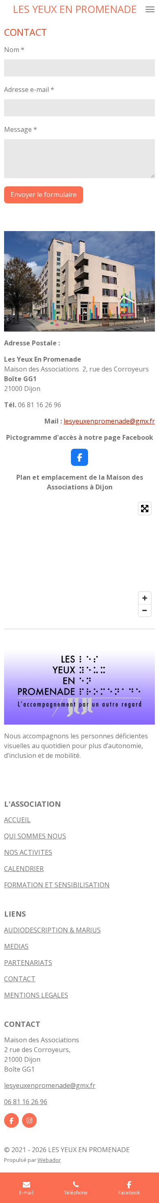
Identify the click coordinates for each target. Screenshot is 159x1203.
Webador (49, 1160)
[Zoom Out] (145, 610)
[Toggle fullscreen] (145, 508)
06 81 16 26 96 (25, 1101)
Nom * (14, 49)
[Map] (79, 559)
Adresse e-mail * (29, 89)
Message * (20, 129)
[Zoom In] (145, 598)
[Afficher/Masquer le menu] (150, 9)
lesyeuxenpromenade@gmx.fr (109, 421)
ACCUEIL (17, 819)
